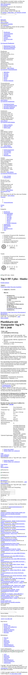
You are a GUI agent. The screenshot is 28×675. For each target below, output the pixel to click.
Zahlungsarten (7, 662)
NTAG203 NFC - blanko (21, 567)
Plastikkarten (7, 211)
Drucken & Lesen (8, 228)
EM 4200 (6, 75)
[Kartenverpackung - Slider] (8, 523)
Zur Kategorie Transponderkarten (9, 69)
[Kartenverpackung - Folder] (8, 526)
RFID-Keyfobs (7, 126)
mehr (18, 316)
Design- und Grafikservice (10, 627)
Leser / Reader (7, 176)
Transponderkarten (8, 213)
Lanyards (6, 154)
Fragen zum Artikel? (6, 287)
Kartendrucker (7, 177)
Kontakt (6, 624)
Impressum (6, 640)
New (5, 230)
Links (9, 312)
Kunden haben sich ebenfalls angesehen (10, 514)
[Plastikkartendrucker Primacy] (9, 536)
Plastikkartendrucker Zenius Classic (9, 544)
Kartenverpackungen (9, 149)
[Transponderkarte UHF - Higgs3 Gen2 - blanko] (13, 585)
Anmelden (10, 24)
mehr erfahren (10, 68)
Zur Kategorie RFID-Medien (8, 122)
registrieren (6, 25)
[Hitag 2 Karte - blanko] (7, 564)
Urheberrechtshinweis (9, 646)
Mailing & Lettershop (9, 629)
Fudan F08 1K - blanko (19, 570)
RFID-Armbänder (8, 125)
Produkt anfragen (5, 282)
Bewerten (13, 287)
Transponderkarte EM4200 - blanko (9, 591)
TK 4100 (6, 76)
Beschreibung (4, 312)
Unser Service (14, 312)
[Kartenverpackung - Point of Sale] (9, 532)
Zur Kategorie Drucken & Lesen (9, 173)
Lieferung (6, 643)
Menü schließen (4, 22)
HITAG (6, 78)
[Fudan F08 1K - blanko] (7, 570)
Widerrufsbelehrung (8, 644)
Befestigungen (7, 155)
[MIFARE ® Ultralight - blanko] (9, 593)
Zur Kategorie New (5, 191)
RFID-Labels (7, 127)
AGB (5, 639)
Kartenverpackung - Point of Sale (9, 533)
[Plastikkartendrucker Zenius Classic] (10, 543)
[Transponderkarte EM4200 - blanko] (10, 589)
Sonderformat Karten (9, 104)
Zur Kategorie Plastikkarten (7, 43)
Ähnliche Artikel (10, 512)
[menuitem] (14, 17)
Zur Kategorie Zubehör (6, 147)
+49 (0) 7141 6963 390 (6, 618)
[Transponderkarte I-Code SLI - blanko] (11, 549)
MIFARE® (6, 72)
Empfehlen (18, 287)
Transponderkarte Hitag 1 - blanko (9, 598)
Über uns (6, 637)
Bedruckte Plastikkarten (9, 47)
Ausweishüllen (7, 151)
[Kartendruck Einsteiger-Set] (8, 516)
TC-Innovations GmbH (15, 673)
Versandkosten (4, 668)
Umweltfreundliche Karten (10, 105)
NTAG (5, 79)
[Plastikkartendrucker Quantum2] (9, 539)
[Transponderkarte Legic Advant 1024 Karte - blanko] (14, 574)
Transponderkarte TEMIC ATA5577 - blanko (12, 582)
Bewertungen (22, 312)
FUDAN (6, 73)
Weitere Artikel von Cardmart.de (12, 450)
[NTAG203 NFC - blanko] (8, 567)
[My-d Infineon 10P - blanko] (8, 578)
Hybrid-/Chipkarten (8, 80)
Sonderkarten (7, 224)
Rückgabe (6, 632)
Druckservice (7, 625)
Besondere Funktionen (9, 107)
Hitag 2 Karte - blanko (18, 564)
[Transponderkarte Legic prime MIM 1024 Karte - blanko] (14, 560)
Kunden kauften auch (20, 512)
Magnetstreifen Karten (9, 48)
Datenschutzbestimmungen (15, 506)
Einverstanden (4, 5)
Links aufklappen (5, 455)
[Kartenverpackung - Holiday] (8, 521)
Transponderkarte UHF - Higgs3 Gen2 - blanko (12, 586)
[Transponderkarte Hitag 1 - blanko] (10, 596)
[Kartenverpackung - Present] (8, 529)
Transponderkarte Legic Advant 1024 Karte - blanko (13, 575)
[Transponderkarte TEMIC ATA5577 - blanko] (12, 581)
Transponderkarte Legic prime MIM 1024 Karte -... (13, 561)
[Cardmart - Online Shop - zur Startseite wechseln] (13, 12)
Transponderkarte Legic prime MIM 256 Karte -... (13, 556)
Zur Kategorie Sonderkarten (7, 101)
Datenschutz (7, 642)
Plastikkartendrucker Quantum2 (8, 540)
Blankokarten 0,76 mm (9, 46)
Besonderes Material (9, 108)
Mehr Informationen (5, 4)
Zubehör (6, 227)
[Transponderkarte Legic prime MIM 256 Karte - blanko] (14, 554)
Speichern (3, 511)
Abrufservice (7, 628)
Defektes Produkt (8, 631)
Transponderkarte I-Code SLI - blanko (10, 550)
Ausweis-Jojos (7, 152)
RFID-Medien (7, 225)
